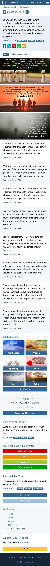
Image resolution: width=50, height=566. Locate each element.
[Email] (24, 47)
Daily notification (25, 451)
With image (25, 501)
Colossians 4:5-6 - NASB (13, 303)
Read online (19, 54)
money (20, 489)
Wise (14, 403)
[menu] (47, 3)
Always (35, 403)
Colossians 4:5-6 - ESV (12, 180)
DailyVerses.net (8, 7)
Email (25, 457)
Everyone (19, 407)
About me (12, 557)
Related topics (10, 337)
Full (26, 407)
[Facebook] (5, 47)
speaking (40, 41)
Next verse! (25, 495)
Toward (23, 403)
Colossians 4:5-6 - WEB (12, 277)
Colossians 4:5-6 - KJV (12, 158)
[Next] (27, 12)
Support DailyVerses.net (15, 538)
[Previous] (4, 12)
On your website (25, 467)
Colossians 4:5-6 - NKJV (12, 203)
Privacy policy (36, 557)
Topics (33, 3)
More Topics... (25, 389)
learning (23, 438)
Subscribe (40, 3)
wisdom (31, 41)
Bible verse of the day (14, 422)
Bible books (18, 7)
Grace (18, 399)
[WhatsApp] (19, 46)
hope (31, 438)
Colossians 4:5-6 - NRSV (13, 255)
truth (16, 438)
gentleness (22, 41)
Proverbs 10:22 (9, 488)
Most (26, 399)
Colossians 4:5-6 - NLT (12, 229)
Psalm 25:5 (7, 438)
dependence (38, 489)
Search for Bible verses (25, 413)
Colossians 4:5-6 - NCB (12, 329)
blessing (28, 489)
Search (10, 518)
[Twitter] (9, 47)
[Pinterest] (14, 47)
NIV (5, 54)
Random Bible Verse (13, 476)
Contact (27, 557)
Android (25, 462)
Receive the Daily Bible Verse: (18, 446)
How (32, 399)
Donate (25, 549)
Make (32, 407)
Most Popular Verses (16, 529)
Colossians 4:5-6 (9, 41)
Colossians (26, 7)
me (8, 543)
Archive (11, 521)
